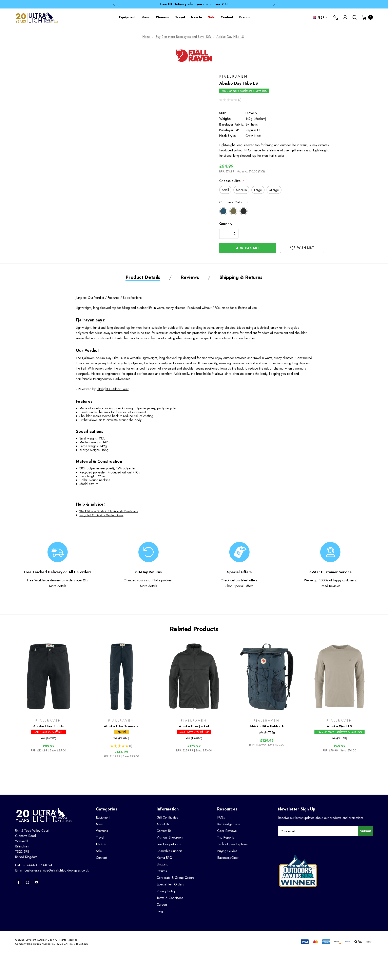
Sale (99, 851)
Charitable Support (169, 851)
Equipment (103, 817)
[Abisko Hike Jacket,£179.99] (194, 677)
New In (101, 844)
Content (101, 857)
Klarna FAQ (164, 857)
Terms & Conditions (170, 898)
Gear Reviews (227, 830)
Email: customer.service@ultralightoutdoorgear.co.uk (52, 870)
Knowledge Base (228, 824)
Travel (100, 837)
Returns (162, 871)
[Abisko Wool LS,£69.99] (339, 677)
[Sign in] (345, 18)
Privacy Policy (166, 891)
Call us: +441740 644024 (33, 865)
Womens (102, 830)
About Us (163, 824)
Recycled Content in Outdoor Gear (101, 515)
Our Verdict (96, 297)
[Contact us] (336, 18)
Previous (114, 4)
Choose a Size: (231, 181)
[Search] (354, 17)
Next (274, 4)
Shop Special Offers (239, 586)
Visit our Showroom (170, 837)
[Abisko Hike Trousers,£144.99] (121, 677)
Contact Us (164, 830)
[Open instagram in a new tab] (27, 882)
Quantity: (226, 223)
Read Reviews (330, 586)
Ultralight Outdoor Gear (113, 389)
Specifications (132, 297)
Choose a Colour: (233, 202)
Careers (162, 904)
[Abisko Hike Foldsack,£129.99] (266, 677)
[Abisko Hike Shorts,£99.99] (48, 677)
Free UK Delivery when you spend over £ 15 (194, 4)
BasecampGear (227, 857)
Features (113, 297)
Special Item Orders (170, 884)
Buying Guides (227, 851)
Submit (365, 831)
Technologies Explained (233, 844)
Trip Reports (225, 837)
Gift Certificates (167, 817)
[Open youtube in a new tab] (36, 882)
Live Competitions (169, 844)
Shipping (162, 864)
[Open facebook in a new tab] (18, 882)
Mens (99, 824)
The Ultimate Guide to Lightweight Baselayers (108, 511)
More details (57, 586)
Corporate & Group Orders (175, 877)
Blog (160, 911)
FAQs (221, 817)
